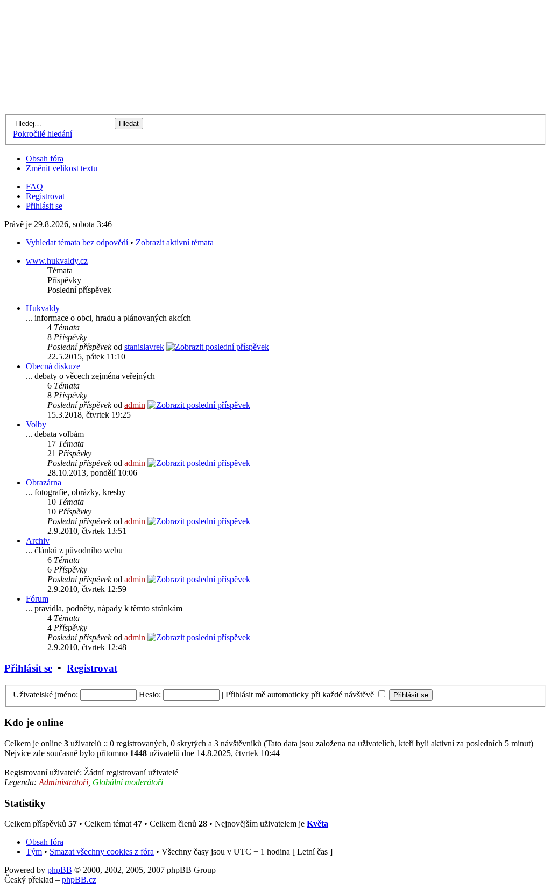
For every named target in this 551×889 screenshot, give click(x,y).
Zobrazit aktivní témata (175, 242)
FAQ (34, 186)
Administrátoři (63, 782)
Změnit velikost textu (61, 168)
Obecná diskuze (53, 366)
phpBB (59, 869)
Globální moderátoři (128, 782)
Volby (36, 424)
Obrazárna (43, 482)
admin (134, 405)
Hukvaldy (43, 308)
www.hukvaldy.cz (57, 260)
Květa (317, 823)
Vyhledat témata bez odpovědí (77, 242)
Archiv (38, 540)
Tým (34, 851)
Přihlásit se (44, 205)
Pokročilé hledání (42, 133)
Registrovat (45, 196)
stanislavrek (144, 346)
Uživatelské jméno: (45, 694)
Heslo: (150, 694)
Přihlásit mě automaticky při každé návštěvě (300, 694)
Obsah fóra (44, 158)
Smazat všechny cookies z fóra (102, 851)
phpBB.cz (79, 879)
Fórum (37, 598)
